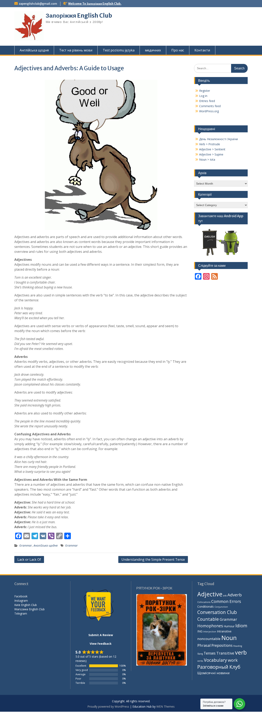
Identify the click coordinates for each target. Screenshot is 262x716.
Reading (237, 646)
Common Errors (226, 601)
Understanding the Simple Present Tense (153, 559)
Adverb (234, 595)
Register (204, 91)
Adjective (209, 594)
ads (225, 595)
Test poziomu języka (118, 50)
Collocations (203, 602)
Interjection (209, 631)
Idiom (241, 626)
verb (241, 652)
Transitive (225, 653)
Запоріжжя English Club (79, 15)
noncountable (208, 638)
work (233, 660)
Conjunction (221, 606)
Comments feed (210, 106)
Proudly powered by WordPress (108, 706)
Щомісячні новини (213, 673)
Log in (203, 96)
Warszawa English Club (29, 609)
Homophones (210, 626)
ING (199, 631)
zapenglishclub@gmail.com (38, 4)
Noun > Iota (207, 159)
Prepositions (222, 645)
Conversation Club (217, 612)
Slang (200, 653)
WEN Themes (165, 706)
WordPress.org (209, 111)
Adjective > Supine (211, 154)
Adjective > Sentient (212, 149)
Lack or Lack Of (29, 559)
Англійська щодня (34, 50)
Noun (229, 638)
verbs (200, 660)
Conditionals (205, 606)
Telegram (20, 613)
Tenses (210, 653)
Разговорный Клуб (218, 667)
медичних (153, 50)
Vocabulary (215, 660)
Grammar (25, 545)
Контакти (202, 50)
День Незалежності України (218, 139)
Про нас (177, 50)
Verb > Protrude (209, 144)
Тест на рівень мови (75, 50)
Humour (229, 626)
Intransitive (224, 631)
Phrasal (204, 645)
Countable (208, 619)
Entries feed (207, 101)
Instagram (21, 601)
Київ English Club (25, 605)
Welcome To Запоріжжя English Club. (94, 4)
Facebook (20, 596)
